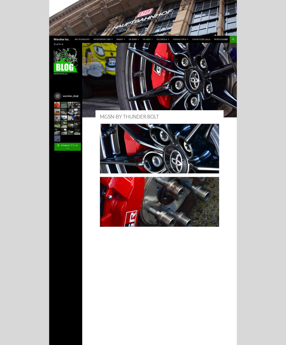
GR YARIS (147, 39)
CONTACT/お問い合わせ (201, 39)
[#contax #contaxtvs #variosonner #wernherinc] (57, 118)
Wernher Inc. (61, 39)
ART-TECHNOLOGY (82, 39)
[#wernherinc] (64, 118)
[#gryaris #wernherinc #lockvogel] (71, 132)
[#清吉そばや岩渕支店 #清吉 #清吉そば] (71, 118)
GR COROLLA (162, 39)
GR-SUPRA (133, 39)
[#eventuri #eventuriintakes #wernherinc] (77, 118)
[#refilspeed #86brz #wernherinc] (77, 112)
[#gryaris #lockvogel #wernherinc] (64, 132)
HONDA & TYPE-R (179, 39)
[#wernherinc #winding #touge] (64, 125)
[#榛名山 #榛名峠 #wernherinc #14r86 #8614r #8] (57, 125)
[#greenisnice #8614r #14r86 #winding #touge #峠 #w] (57, 132)
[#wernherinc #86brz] (64, 112)
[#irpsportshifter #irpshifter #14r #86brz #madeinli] (71, 112)
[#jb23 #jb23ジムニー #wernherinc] (77, 125)
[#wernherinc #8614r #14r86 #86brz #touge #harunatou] (71, 125)
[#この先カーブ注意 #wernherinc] (71, 105)
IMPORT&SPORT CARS (102, 39)
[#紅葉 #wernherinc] (57, 105)
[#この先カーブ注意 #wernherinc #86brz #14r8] (77, 105)
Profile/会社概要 (221, 39)
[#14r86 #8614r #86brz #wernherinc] (64, 105)
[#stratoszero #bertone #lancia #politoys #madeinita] (57, 112)
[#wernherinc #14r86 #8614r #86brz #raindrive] (57, 138)
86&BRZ (119, 39)
